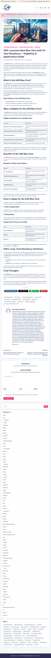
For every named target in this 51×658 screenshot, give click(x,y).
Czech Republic (6, 448)
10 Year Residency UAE (8, 297)
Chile (5, 568)
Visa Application (43, 642)
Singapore (5, 560)
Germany (5, 477)
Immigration (41, 629)
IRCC (23, 635)
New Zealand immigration (32, 635)
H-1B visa (29, 629)
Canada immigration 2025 (29, 624)
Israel (4, 500)
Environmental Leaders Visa (27, 297)
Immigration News (26, 631)
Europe (4, 461)
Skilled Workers (28, 640)
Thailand (5, 591)
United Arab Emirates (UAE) (26, 47)
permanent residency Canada (9, 640)
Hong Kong (5, 487)
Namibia (5, 519)
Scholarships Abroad (7, 558)
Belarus (4, 430)
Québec (5, 545)
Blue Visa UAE (17, 297)
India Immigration (7, 492)
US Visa (29, 642)
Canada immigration (18, 624)
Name (5, 389)
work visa (36, 644)
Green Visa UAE (7, 299)
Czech (4, 446)
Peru (4, 537)
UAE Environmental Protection (10, 301)
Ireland (4, 498)
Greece (4, 482)
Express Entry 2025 (7, 629)
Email (20, 389)
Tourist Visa (5, 594)
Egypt (4, 456)
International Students (8, 635)
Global (4, 479)
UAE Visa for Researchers (30, 301)
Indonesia (5, 495)
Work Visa (37, 47)
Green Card (23, 629)
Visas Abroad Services (8, 644)
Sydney (4, 589)
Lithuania (5, 508)
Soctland (5, 563)
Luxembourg (6, 511)
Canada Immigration (7, 441)
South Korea (5, 570)
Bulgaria (5, 433)
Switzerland (5, 586)
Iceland (4, 490)
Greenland (5, 485)
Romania (5, 547)
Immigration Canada (17, 631)
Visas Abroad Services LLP (19, 644)
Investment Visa (17, 635)
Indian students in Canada (36, 633)
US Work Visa (35, 642)
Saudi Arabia (6, 553)
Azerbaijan (5, 425)
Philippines (6, 420)
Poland (4, 539)
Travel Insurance (6, 597)
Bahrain (4, 427)
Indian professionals (17, 633)
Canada (5, 438)
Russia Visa (5, 550)
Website (36, 389)
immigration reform (7, 633)
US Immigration (23, 642)
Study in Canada (14, 642)
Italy (4, 503)
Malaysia (5, 513)
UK (3, 604)
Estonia (4, 459)
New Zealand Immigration (9, 524)
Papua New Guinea (7, 532)
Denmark (5, 451)
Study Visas (5, 581)
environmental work (7, 159)
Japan (4, 506)
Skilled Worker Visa (36, 640)
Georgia (4, 474)
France (4, 472)
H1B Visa (34, 629)
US (3, 610)
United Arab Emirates (9, 607)
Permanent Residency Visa (10, 47)
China (4, 443)
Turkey (4, 602)
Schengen (5, 555)
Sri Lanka (5, 576)
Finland (4, 469)
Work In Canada (29, 644)
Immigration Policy (35, 631)
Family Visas (5, 466)
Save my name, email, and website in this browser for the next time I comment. (22, 394)
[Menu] (48, 7)
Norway (4, 526)
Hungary (6, 464)
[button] (15, 344)
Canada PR (39, 624)
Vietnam (5, 612)
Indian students (26, 633)
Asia (4, 417)
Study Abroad (6, 578)
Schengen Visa (20, 640)
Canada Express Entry (8, 624)
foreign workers (16, 629)
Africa (4, 415)
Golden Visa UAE (38, 297)
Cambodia (5, 435)
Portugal (5, 542)
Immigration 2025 (7, 631)
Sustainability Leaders (16, 299)
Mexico (4, 516)
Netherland (5, 521)
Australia (5, 422)
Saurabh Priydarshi (18, 309)
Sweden (5, 584)
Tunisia (4, 599)
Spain (4, 573)
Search (45, 406)
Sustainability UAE (26, 299)
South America (6, 566)
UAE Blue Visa (31, 281)
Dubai (4, 454)
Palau (4, 529)
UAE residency (20, 301)
